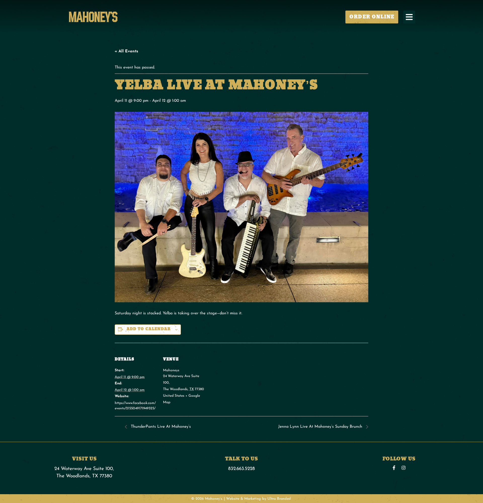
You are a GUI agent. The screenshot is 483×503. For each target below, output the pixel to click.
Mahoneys (171, 370)
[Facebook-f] (394, 467)
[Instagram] (403, 467)
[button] (409, 17)
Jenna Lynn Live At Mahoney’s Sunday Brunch (321, 427)
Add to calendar (149, 329)
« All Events (126, 51)
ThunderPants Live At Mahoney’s (160, 427)
